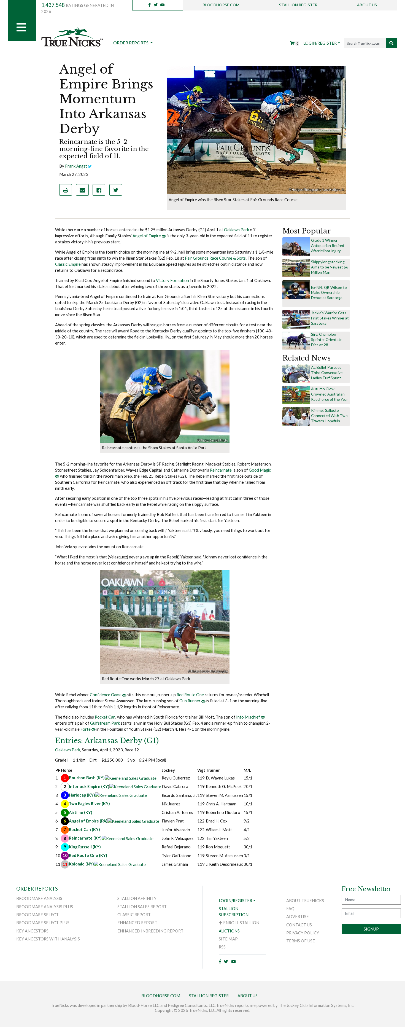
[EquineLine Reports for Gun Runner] (203, 700)
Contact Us (299, 925)
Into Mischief (248, 717)
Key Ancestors (32, 931)
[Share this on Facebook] (99, 190)
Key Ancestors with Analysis (48, 939)
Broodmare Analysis (39, 898)
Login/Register (320, 43)
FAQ (290, 908)
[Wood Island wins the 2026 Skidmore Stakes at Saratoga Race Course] (296, 318)
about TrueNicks (305, 900)
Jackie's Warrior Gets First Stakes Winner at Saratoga (330, 318)
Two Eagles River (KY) (89, 804)
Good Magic (260, 470)
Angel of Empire (147, 235)
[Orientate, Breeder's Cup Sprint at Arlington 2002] (296, 340)
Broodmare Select (37, 914)
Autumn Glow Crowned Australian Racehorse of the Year (329, 394)
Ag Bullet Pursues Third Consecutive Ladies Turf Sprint (326, 372)
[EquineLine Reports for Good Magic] (57, 476)
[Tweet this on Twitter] (115, 190)
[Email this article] (82, 190)
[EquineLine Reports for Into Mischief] (263, 717)
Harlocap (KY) (82, 795)
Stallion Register (298, 4)
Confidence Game (105, 694)
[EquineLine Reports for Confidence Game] (124, 694)
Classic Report (134, 914)
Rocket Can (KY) (84, 829)
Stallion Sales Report (142, 906)
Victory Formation (172, 280)
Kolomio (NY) (81, 864)
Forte (85, 729)
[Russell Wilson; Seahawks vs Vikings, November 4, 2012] (296, 289)
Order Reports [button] (131, 42)
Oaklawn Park (236, 229)
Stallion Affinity (136, 898)
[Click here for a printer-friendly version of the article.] (65, 190)
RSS (222, 947)
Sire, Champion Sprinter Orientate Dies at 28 (326, 339)
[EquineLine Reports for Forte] (93, 729)
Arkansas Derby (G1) (107, 740)
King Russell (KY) (85, 847)
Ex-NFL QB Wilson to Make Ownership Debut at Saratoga (329, 292)
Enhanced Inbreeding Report (150, 931)
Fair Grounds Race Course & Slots (215, 258)
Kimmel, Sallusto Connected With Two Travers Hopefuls (329, 415)
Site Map (228, 939)
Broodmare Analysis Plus (44, 906)
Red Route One (190, 694)
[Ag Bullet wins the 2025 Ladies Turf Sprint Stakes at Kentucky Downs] (296, 373)
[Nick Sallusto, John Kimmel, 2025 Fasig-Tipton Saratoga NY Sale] (296, 416)
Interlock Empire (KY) (89, 786)
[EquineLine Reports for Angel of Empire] (164, 235)
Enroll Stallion (240, 922)
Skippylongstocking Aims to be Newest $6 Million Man (329, 267)
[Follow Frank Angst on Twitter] (90, 166)
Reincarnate (221, 470)
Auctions (229, 931)
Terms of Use (300, 941)
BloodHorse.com (221, 4)
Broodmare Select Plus (42, 922)
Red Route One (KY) (88, 855)
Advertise (297, 916)
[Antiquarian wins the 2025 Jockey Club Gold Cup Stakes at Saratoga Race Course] (296, 246)
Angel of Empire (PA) (88, 821)
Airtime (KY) (80, 812)
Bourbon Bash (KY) (87, 778)
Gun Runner (190, 700)
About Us (367, 4)
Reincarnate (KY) (85, 838)
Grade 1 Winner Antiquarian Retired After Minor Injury (327, 245)
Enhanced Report (137, 922)
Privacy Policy (302, 933)
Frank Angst (76, 166)
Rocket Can (105, 717)
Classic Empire (68, 264)
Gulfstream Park (105, 723)
